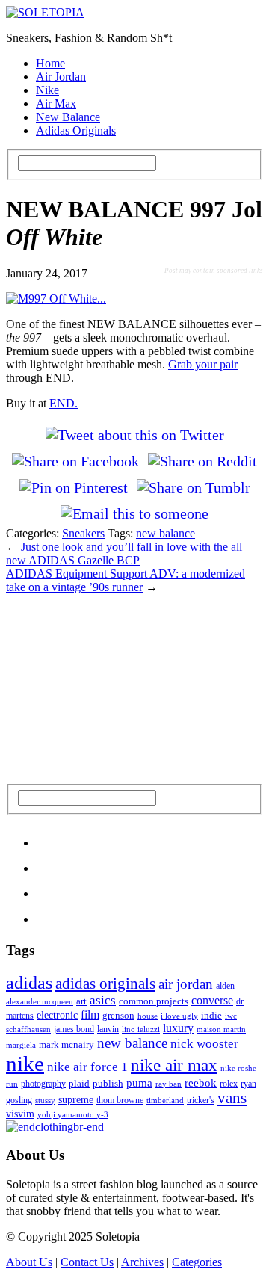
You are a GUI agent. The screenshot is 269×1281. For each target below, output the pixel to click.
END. (63, 403)
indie (211, 1015)
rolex (229, 1083)
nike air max (174, 1065)
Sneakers (83, 533)
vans (232, 1098)
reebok (201, 1082)
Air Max (56, 103)
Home (50, 63)
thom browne (119, 1100)
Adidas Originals (76, 130)
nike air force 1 (87, 1067)
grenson (118, 1015)
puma (139, 1083)
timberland (165, 1100)
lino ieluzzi (141, 1029)
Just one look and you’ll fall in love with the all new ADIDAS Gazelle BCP (124, 553)
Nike (47, 90)
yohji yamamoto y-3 (72, 1114)
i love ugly (179, 1015)
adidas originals (105, 984)
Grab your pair (203, 364)
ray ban (168, 1083)
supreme (75, 1099)
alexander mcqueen (39, 1001)
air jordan (185, 984)
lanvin (108, 1029)
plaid (79, 1083)
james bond (74, 1029)
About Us (29, 1262)
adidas (29, 983)
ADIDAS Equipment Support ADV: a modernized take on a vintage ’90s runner (125, 580)
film (90, 1014)
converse (212, 1000)
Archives (142, 1262)
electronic (57, 1015)
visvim (20, 1114)
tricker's (200, 1100)
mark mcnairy (66, 1044)
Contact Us (87, 1262)
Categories (197, 1262)
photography (43, 1083)
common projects (153, 1001)
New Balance (68, 117)
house (147, 1016)
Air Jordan (61, 76)
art (81, 1001)
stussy (45, 1100)
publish (108, 1083)
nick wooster (204, 1044)
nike (25, 1063)
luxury (178, 1028)
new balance (165, 533)
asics (103, 1000)
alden (225, 986)
